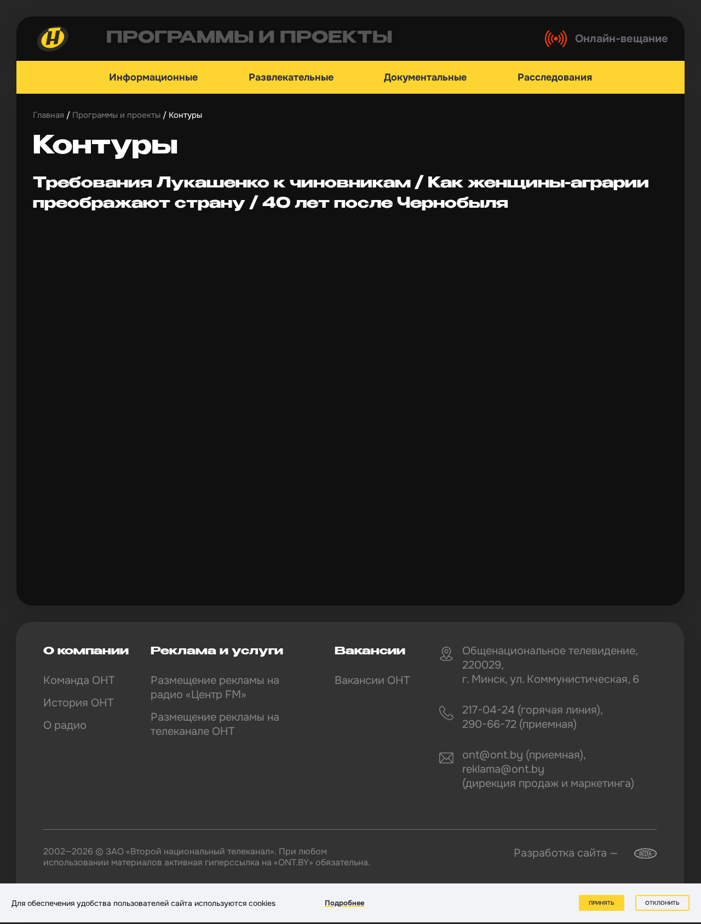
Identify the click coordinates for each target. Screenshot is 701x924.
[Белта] (638, 853)
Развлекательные (291, 77)
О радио (65, 725)
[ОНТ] (53, 39)
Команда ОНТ (78, 680)
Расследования (555, 77)
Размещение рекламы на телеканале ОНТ (215, 724)
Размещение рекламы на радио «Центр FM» (215, 687)
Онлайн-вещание (621, 38)
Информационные (153, 77)
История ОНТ (78, 703)
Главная (48, 115)
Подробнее (344, 903)
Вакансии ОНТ (372, 680)
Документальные (425, 77)
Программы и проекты (116, 115)
